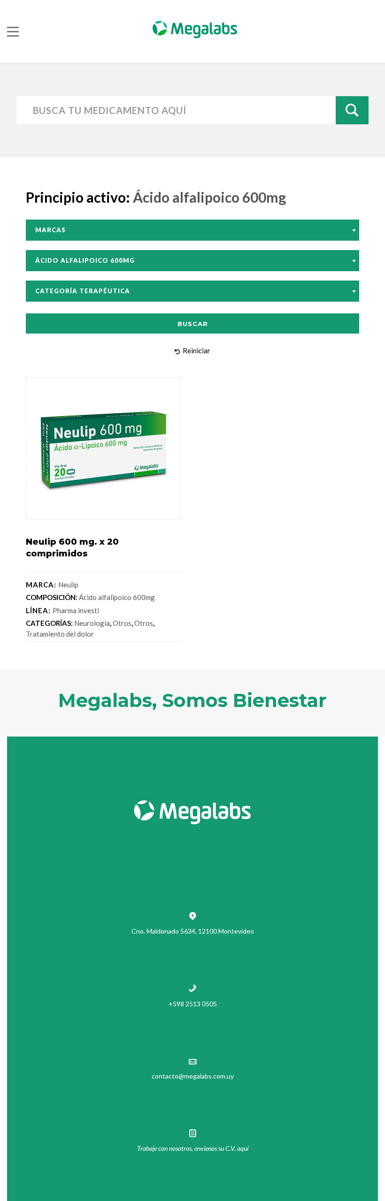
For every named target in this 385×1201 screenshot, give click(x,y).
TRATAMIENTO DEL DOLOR (60, 634)
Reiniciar (196, 350)
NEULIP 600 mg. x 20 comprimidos (72, 548)
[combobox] (192, 230)
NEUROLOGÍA (92, 623)
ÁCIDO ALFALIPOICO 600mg (117, 597)
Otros (122, 623)
